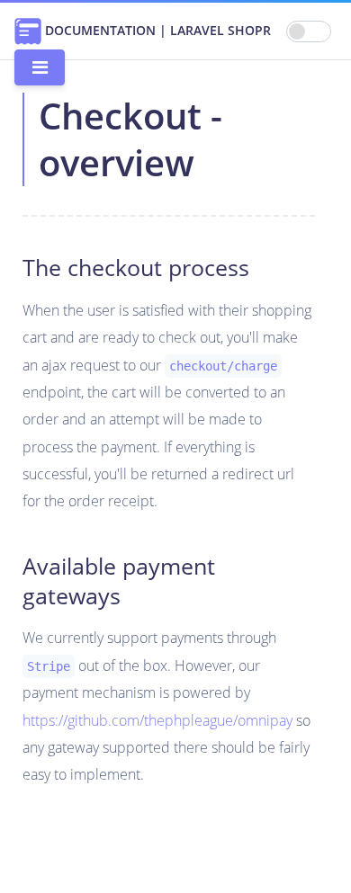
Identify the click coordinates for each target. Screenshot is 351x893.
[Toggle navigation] (39, 67)
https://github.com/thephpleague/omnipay (157, 720)
